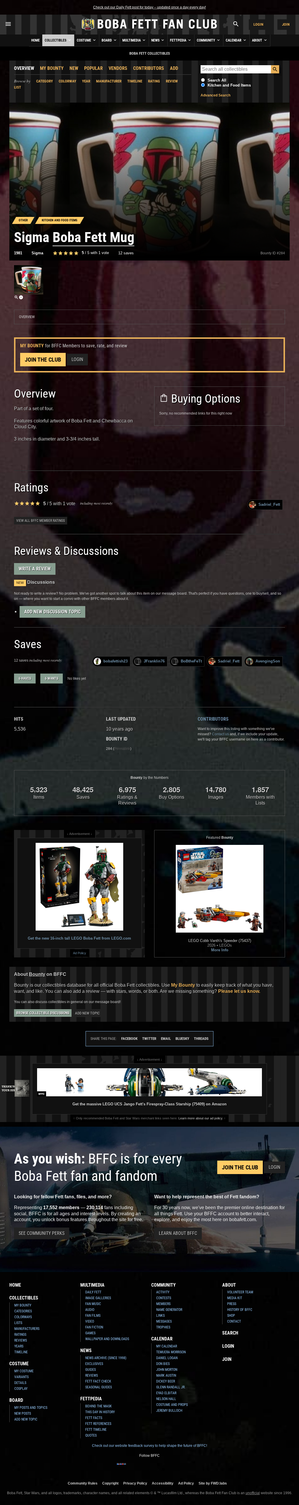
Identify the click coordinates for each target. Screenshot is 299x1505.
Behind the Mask (98, 1406)
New (73, 68)
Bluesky (182, 1038)
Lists (18, 1323)
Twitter (149, 1038)
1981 (18, 253)
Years (18, 1346)
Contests (163, 1298)
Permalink (122, 749)
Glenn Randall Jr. (170, 1387)
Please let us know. (239, 991)
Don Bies (163, 1364)
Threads (201, 1038)
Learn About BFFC (178, 1233)
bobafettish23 (115, 661)
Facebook (129, 1038)
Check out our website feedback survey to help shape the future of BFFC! (149, 1446)
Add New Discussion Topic (52, 612)
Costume (84, 40)
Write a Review (35, 569)
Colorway (67, 81)
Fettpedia (178, 40)
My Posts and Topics (30, 1408)
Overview (24, 68)
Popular (93, 68)
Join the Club (43, 359)
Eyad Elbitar (166, 1393)
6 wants (51, 678)
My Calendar (166, 1346)
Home (35, 40)
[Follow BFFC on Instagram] (130, 1467)
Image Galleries (98, 1298)
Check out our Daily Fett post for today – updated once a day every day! (149, 7)
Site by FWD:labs (213, 1483)
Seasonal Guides (98, 1387)
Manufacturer (108, 81)
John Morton (166, 1370)
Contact (234, 1321)
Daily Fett (93, 1292)
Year (86, 81)
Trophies (163, 1327)
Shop (231, 1316)
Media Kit (234, 1298)
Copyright (110, 1483)
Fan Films (92, 1316)
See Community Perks (42, 1233)
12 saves (126, 253)
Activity (162, 1292)
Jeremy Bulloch (169, 1411)
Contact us (220, 734)
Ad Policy (79, 953)
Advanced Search (215, 95)
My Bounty (52, 68)
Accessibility (162, 1483)
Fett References (98, 1424)
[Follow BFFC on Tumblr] (149, 1467)
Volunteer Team (240, 1292)
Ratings (20, 1335)
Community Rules (83, 1483)
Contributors (148, 68)
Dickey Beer (165, 1381)
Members (163, 1304)
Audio (89, 1310)
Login (258, 24)
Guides (90, 1370)
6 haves (25, 678)
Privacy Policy (135, 1483)
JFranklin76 (154, 661)
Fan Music (93, 1304)
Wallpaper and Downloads (107, 1339)
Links (160, 1316)
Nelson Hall (166, 1399)
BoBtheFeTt (191, 661)
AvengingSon (267, 661)
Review (172, 81)
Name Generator (169, 1310)
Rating (154, 81)
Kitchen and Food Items (229, 85)
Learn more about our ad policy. (200, 1118)
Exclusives (94, 1364)
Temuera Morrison (171, 1352)
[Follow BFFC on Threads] (168, 1467)
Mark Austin (166, 1375)
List (17, 87)
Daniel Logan (167, 1358)
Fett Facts (93, 1418)
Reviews (20, 1340)
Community (206, 40)
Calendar (234, 40)
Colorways (23, 1317)
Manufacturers (26, 1329)
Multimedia (132, 40)
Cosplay (20, 1389)
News (155, 40)
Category (44, 81)
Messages (164, 1321)
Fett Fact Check (98, 1381)
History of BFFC (239, 1310)
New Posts (22, 1413)
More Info (219, 950)
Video (89, 1321)
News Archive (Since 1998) (105, 1358)
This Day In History (100, 1412)
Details (20, 1383)
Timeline (134, 81)
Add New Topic (87, 1013)
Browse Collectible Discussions (42, 1013)
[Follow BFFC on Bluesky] (177, 1467)
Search (230, 1333)
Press (231, 1304)
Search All (217, 80)
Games (90, 1333)
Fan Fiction (94, 1327)
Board (107, 40)
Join (286, 24)
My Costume (24, 1371)
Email (166, 1038)
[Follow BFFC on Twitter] (140, 1467)
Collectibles (56, 40)
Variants (21, 1377)
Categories (23, 1311)
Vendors (118, 68)
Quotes (91, 1435)
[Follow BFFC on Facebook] (121, 1467)
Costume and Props (172, 1405)
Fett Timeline (96, 1430)
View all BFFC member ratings (40, 521)
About (257, 40)
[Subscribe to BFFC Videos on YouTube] (159, 1467)
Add (174, 68)
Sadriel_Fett (269, 504)
